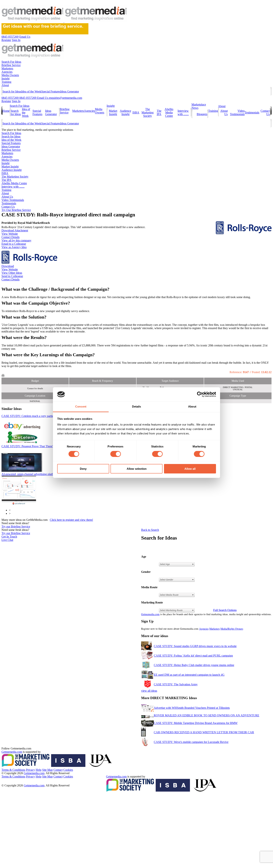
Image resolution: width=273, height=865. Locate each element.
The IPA (159, 112)
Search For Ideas (11, 61)
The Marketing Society (148, 112)
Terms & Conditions (13, 769)
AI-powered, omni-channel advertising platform (36, 474)
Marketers (7, 68)
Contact (58, 769)
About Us (7, 196)
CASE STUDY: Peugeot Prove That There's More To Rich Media (46, 446)
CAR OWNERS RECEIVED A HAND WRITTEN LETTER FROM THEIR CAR (204, 732)
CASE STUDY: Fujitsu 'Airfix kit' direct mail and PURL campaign (193, 655)
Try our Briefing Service (15, 526)
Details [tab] (136, 406)
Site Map (47, 769)
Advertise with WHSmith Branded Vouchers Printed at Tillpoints (192, 707)
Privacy (30, 769)
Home (6, 110)
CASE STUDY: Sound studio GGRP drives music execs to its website (195, 646)
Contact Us (8, 206)
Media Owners (10, 75)
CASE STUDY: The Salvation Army (176, 684)
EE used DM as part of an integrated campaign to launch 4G (189, 674)
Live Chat (7, 539)
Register (6, 101)
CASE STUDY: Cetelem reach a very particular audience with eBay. (45, 416)
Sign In (16, 101)
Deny (83, 468)
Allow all (190, 468)
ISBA (135, 112)
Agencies (6, 71)
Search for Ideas (11, 91)
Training (6, 81)
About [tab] (192, 406)
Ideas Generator (69, 91)
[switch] (115, 454)
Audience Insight (125, 112)
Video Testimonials (237, 112)
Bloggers (202, 114)
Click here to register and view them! (71, 519)
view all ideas (149, 690)
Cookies (68, 769)
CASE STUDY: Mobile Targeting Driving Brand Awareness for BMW (196, 723)
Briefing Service (11, 65)
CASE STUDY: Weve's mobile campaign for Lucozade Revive (191, 742)
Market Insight (113, 112)
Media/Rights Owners (231, 628)
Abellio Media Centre (169, 112)
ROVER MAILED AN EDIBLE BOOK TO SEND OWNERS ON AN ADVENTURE (206, 715)
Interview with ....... (183, 112)
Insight (5, 78)
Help (38, 769)
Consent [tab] (80, 406)
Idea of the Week (31, 91)
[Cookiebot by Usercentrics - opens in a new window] (199, 394)
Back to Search (150, 529)
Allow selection (137, 468)
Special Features (50, 91)
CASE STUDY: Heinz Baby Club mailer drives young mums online (194, 665)
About (5, 85)
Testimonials (252, 112)
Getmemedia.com (150, 614)
